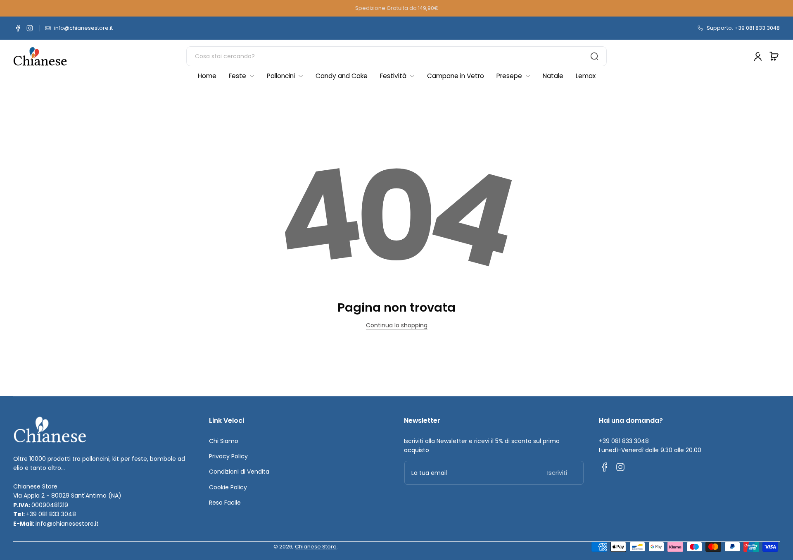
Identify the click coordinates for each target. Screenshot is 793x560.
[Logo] (40, 56)
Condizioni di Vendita (239, 471)
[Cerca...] (594, 56)
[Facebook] (18, 28)
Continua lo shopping (396, 325)
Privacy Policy (228, 456)
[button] (774, 56)
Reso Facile (225, 502)
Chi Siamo (223, 441)
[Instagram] (30, 28)
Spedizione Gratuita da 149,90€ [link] (396, 8)
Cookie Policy (228, 487)
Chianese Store (316, 546)
